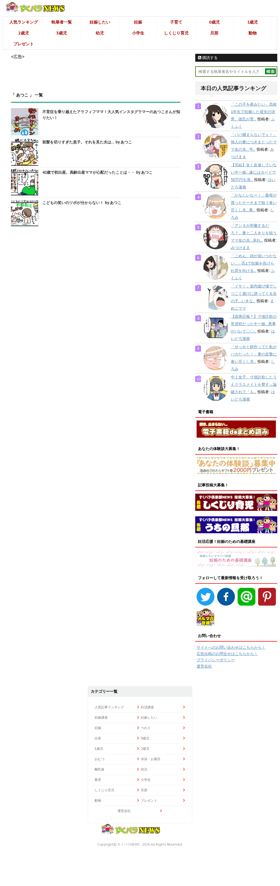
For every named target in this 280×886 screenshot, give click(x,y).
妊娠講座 (101, 717)
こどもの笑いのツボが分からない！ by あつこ (81, 202)
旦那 (214, 32)
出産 (98, 738)
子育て (176, 22)
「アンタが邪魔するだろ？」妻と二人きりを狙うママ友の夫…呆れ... (254, 233)
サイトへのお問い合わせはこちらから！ (231, 647)
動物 (253, 32)
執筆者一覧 (61, 22)
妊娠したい (100, 22)
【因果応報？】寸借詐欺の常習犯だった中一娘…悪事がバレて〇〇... (254, 324)
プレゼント (23, 43)
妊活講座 (147, 707)
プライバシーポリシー (216, 659)
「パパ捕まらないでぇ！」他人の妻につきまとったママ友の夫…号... (254, 142)
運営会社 (204, 666)
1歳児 (252, 22)
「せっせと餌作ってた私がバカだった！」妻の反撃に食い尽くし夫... (254, 354)
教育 (98, 780)
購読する (209, 57)
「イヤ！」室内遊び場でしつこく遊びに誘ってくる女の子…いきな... (254, 293)
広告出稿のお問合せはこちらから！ (227, 653)
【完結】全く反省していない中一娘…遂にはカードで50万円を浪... (254, 172)
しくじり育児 (176, 32)
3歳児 (61, 32)
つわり (146, 728)
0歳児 (214, 22)
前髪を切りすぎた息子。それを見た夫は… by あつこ (87, 142)
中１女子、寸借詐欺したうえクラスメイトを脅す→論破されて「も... (254, 384)
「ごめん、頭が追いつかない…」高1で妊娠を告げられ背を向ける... (254, 263)
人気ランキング (23, 22)
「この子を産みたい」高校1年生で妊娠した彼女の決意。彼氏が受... (254, 112)
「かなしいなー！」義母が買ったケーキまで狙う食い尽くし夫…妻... (254, 202)
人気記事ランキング (109, 707)
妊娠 (138, 22)
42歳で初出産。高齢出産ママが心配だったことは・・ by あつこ (97, 172)
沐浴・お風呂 (151, 759)
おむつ (99, 759)
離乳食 (99, 769)
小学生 (138, 32)
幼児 (100, 32)
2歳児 (23, 32)
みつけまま (240, 247)
